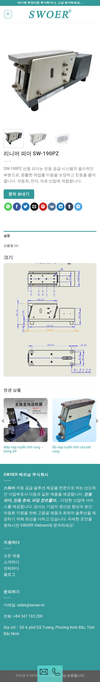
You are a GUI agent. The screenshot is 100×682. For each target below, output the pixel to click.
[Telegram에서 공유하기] (78, 207)
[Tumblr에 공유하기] (69, 207)
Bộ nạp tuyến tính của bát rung (71, 449)
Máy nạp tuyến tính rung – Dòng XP (23, 449)
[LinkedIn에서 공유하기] (61, 207)
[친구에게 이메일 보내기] (34, 207)
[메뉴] (8, 14)
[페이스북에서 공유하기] (17, 207)
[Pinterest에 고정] (43, 207)
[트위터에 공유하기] (26, 207)
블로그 (9, 574)
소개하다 (11, 562)
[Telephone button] (56, 673)
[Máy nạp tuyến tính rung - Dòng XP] (26, 420)
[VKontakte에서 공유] (52, 207)
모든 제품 (12, 555)
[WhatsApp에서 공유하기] (8, 207)
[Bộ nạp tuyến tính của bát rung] (74, 420)
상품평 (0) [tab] (11, 246)
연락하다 (11, 568)
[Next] (88, 79)
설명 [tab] (7, 236)
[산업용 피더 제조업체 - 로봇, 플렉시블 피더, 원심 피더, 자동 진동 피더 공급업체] (50, 14)
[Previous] (11, 79)
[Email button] (43, 673)
